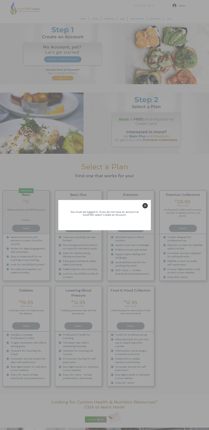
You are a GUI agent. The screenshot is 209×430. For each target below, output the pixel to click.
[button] (145, 205)
